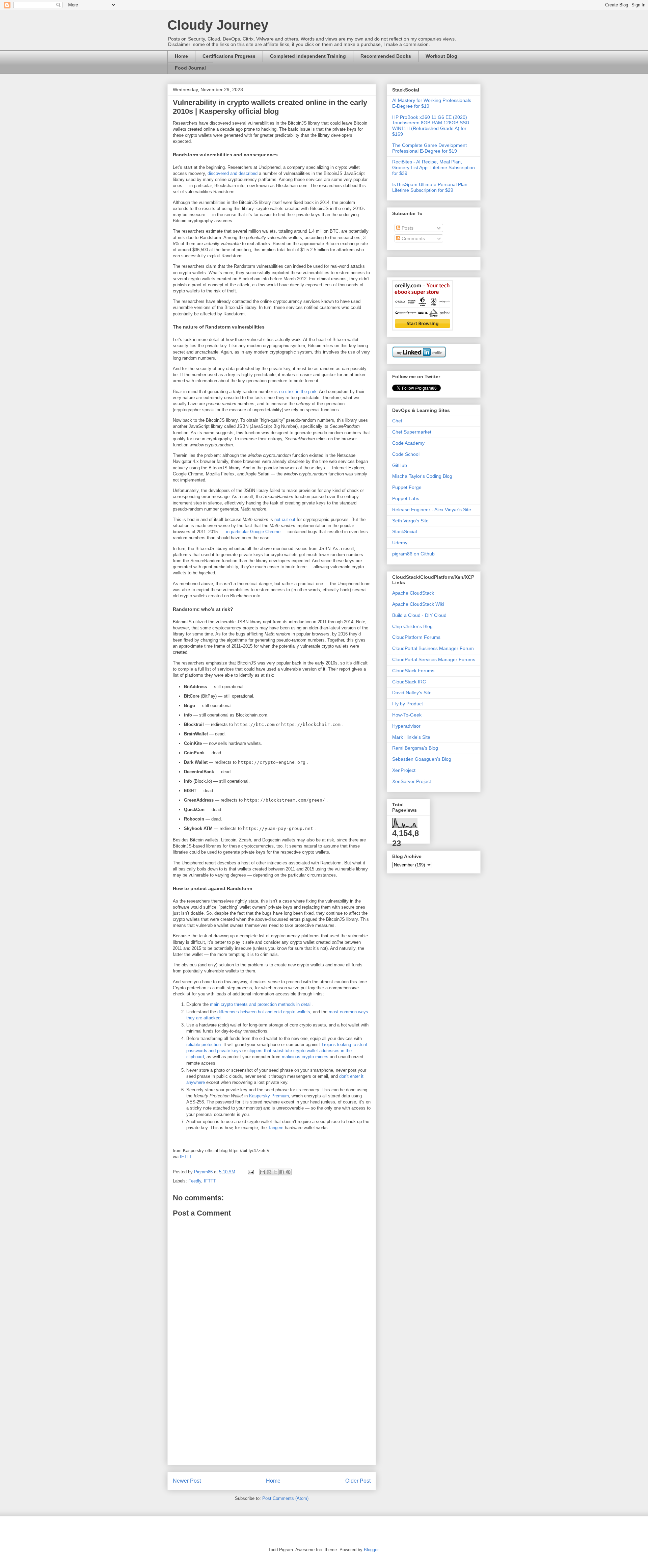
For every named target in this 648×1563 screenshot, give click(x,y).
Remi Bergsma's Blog (415, 748)
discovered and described (233, 173)
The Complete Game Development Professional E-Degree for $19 (429, 148)
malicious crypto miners (305, 1056)
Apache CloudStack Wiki (418, 604)
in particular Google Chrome (253, 531)
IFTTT (186, 1156)
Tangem (276, 1127)
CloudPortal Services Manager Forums (433, 659)
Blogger (371, 1549)
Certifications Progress (228, 56)
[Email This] (262, 1172)
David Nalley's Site (412, 692)
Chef (397, 420)
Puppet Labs (405, 498)
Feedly (194, 1180)
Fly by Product (407, 703)
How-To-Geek (407, 715)
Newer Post (187, 1481)
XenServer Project (411, 781)
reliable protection (203, 1044)
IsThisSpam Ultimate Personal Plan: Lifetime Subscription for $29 (430, 187)
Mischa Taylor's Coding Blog (422, 476)
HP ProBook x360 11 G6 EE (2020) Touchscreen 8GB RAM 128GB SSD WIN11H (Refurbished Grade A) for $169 (430, 125)
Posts (406, 228)
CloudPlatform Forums (416, 637)
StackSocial (404, 531)
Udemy (399, 542)
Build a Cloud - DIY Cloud (419, 615)
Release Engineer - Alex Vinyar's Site (431, 509)
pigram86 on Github (413, 553)
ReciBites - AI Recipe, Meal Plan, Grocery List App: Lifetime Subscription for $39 (433, 167)
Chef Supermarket (411, 432)
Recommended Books (385, 56)
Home (181, 56)
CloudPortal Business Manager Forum (433, 648)
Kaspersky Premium (269, 1095)
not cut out (284, 519)
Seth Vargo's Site (410, 520)
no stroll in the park (298, 391)
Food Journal (190, 68)
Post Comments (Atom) (285, 1498)
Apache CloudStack (413, 593)
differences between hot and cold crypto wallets (263, 1011)
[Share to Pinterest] (288, 1172)
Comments (412, 238)
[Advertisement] (271, 1417)
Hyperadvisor (406, 726)
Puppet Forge (407, 487)
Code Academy (408, 443)
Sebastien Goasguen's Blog (421, 759)
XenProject (403, 770)
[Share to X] (275, 1172)
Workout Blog (441, 56)
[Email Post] (250, 1171)
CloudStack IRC (409, 681)
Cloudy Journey (217, 25)
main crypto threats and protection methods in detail (261, 1004)
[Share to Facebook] (281, 1172)
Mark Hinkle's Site (411, 737)
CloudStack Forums (413, 670)
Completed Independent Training (308, 56)
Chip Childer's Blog (412, 626)
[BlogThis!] (269, 1172)
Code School (406, 454)
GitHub (399, 465)
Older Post (358, 1481)
